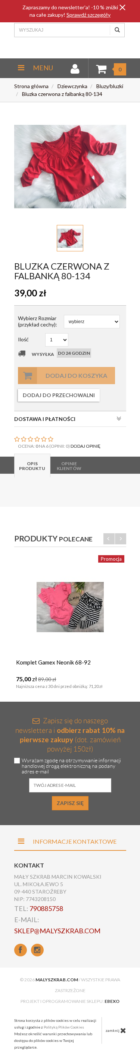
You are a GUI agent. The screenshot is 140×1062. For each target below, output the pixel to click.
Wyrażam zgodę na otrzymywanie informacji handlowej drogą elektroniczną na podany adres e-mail (71, 766)
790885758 (46, 908)
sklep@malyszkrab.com (57, 931)
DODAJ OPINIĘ (85, 446)
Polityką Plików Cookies (64, 1027)
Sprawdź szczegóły (88, 15)
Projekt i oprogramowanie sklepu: (70, 1001)
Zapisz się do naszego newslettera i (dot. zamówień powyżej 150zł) (70, 735)
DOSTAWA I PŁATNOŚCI (44, 419)
